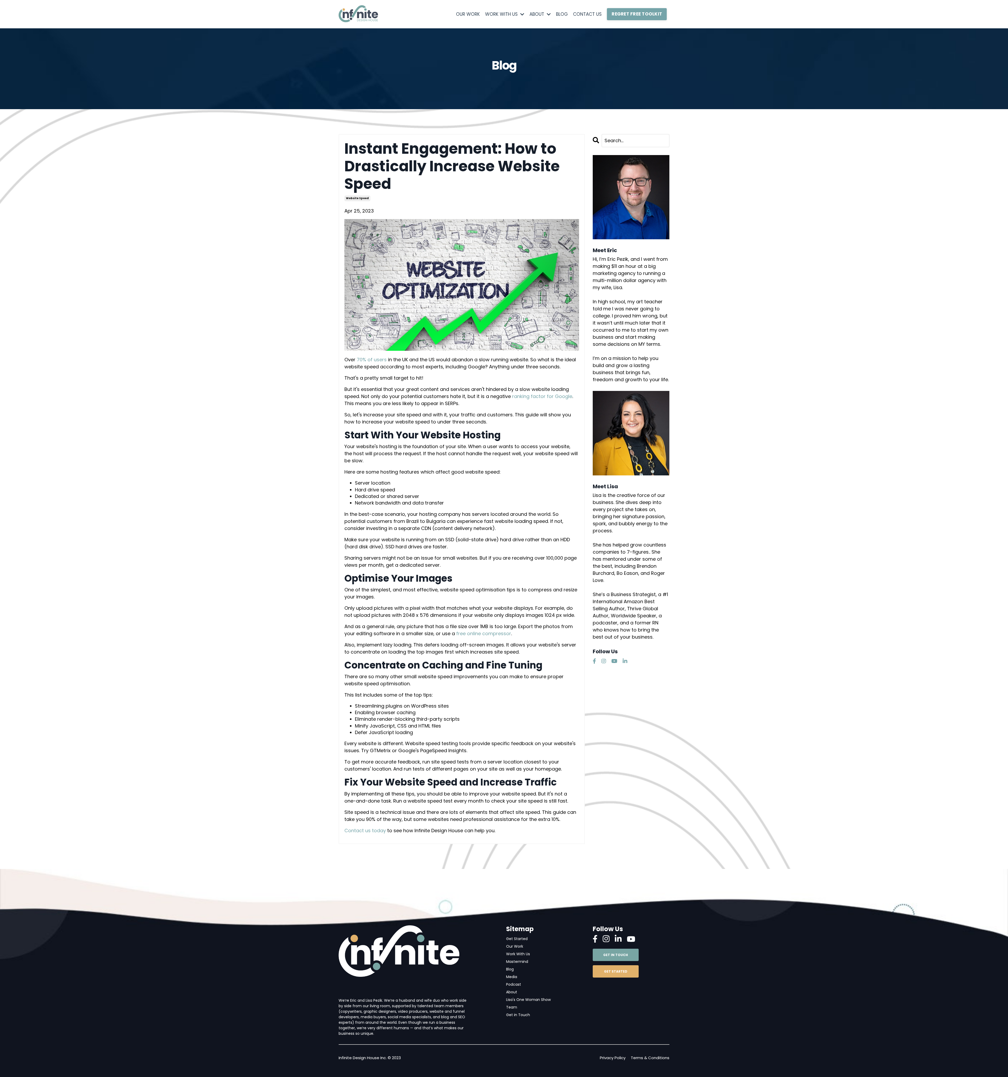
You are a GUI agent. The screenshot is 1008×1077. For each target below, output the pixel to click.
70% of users (372, 359)
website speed (357, 198)
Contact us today (365, 830)
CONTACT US (587, 14)
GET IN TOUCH (615, 955)
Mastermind (517, 961)
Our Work (514, 946)
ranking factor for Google (542, 396)
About (511, 992)
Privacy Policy (613, 1057)
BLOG (562, 14)
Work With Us (518, 954)
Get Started (517, 938)
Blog (510, 969)
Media (511, 976)
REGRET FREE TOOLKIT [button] (637, 14)
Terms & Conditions (650, 1057)
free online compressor (483, 633)
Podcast (513, 984)
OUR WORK (468, 14)
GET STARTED (615, 971)
